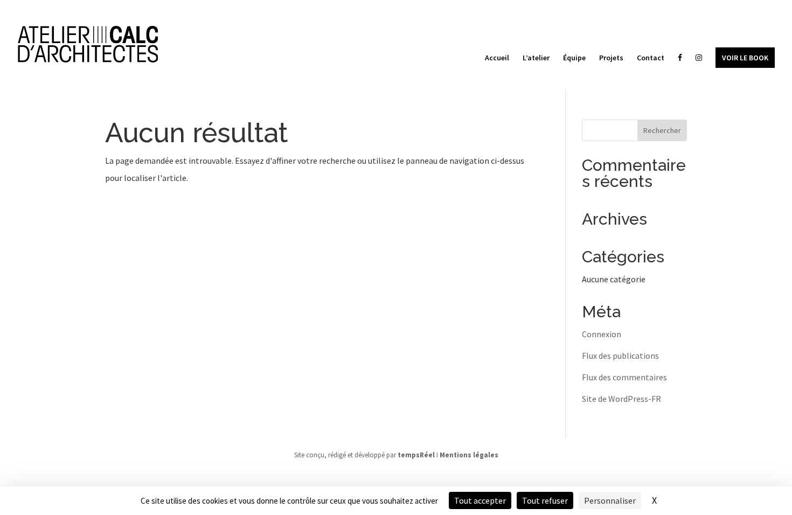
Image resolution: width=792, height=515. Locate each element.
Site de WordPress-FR (621, 398)
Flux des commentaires (624, 377)
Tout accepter (480, 500)
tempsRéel (416, 455)
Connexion (601, 334)
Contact (650, 58)
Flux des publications (620, 355)
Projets (611, 58)
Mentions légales (469, 455)
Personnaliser (610, 500)
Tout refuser (545, 500)
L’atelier (536, 58)
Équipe (574, 58)
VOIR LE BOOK (745, 57)
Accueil (497, 58)
